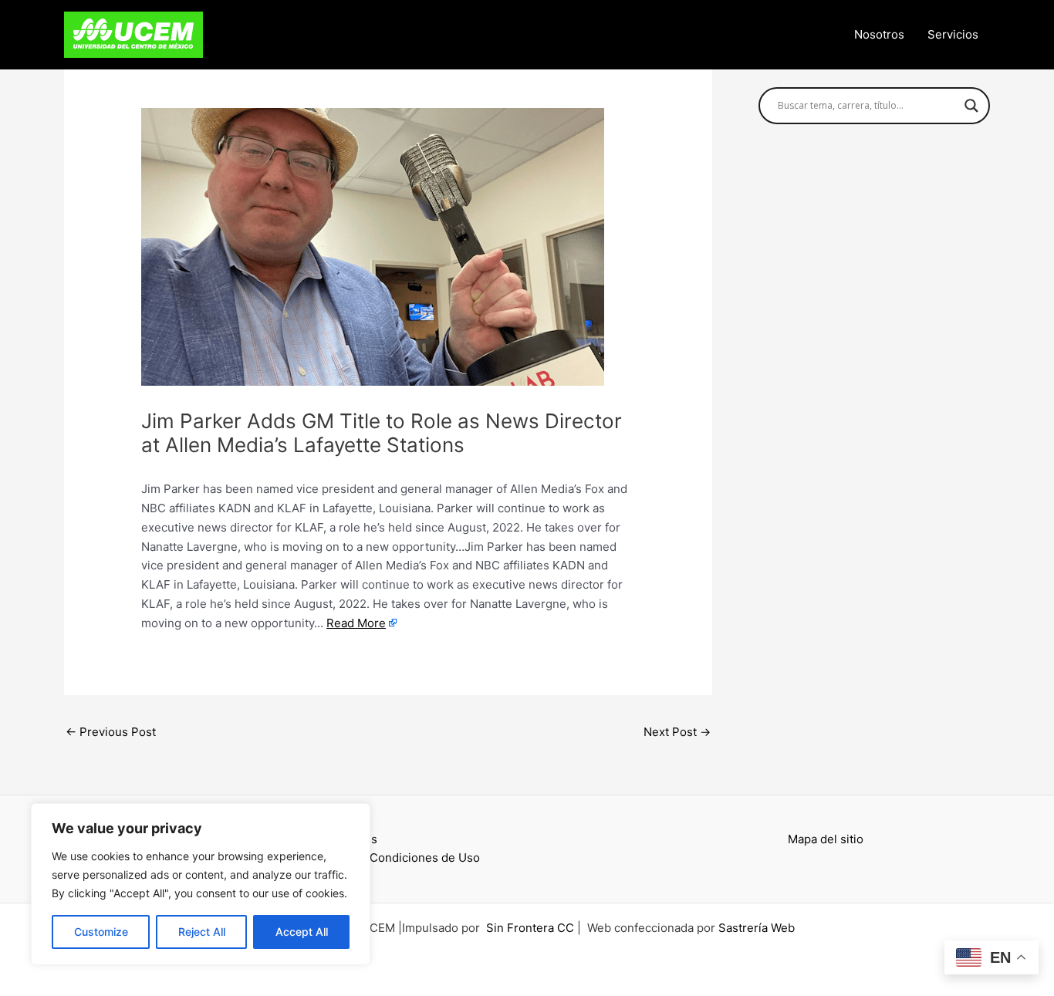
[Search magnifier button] (971, 105)
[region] (200, 884)
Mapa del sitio (825, 839)
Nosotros (879, 34)
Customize (101, 931)
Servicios (952, 34)
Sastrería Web (756, 927)
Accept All (301, 931)
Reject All (201, 931)
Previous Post (111, 731)
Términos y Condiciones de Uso (393, 857)
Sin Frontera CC (530, 927)
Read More (356, 623)
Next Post (677, 731)
